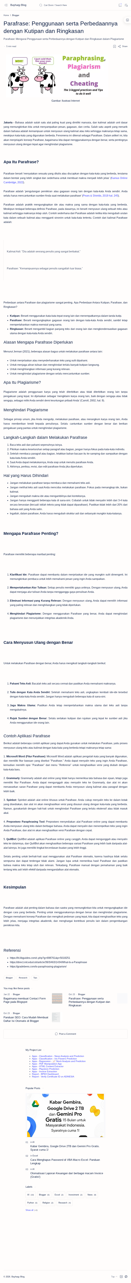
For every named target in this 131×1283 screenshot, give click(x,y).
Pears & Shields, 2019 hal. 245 (100, 195)
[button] (32, 1210)
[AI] (33, 1142)
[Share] (122, 46)
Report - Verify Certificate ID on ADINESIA (53, 1076)
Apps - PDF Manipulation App (47, 1063)
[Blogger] (9, 977)
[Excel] (35, 1156)
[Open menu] (6, 5)
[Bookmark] (120, 5)
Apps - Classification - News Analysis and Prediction (58, 1056)
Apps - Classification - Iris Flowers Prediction (54, 1058)
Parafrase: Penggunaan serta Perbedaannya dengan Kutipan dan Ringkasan (89, 1002)
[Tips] (35, 977)
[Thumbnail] (57, 998)
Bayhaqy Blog (18, 5)
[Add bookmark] (114, 46)
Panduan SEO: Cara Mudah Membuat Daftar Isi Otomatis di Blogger (26, 1019)
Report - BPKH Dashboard (45, 1074)
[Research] (23, 977)
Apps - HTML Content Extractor (48, 1066)
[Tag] (16, 994)
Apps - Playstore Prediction (45, 1069)
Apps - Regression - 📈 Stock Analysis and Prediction (59, 1061)
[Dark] (126, 5)
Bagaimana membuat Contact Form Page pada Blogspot (25, 1000)
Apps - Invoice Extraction (44, 1071)
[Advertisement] (65, 1241)
